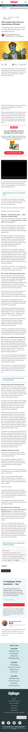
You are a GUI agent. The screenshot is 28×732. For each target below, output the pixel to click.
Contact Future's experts (14, 702)
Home (4, 17)
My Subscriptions (14, 654)
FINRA (17, 560)
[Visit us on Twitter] (3, 724)
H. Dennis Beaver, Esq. (13, 34)
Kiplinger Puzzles (14, 671)
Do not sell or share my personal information (14, 713)
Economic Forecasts (14, 682)
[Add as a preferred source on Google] (22, 718)
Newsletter (24, 64)
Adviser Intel (5, 570)
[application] (14, 169)
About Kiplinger (14, 666)
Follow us (16, 64)
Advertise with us (14, 711)
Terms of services (20, 608)
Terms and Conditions (14, 704)
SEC (9, 560)
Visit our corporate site (19, 728)
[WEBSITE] (10, 623)
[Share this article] (2, 64)
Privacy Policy (14, 707)
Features (21, 36)
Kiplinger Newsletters (14, 659)
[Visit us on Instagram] (14, 724)
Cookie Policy (14, 709)
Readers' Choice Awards (14, 668)
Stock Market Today (14, 680)
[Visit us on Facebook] (8, 724)
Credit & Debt (6, 18)
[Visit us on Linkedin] (19, 724)
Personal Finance (13, 17)
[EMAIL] (12, 623)
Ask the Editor (14, 673)
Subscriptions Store (14, 652)
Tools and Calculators (14, 687)
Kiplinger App (14, 657)
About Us (14, 700)
